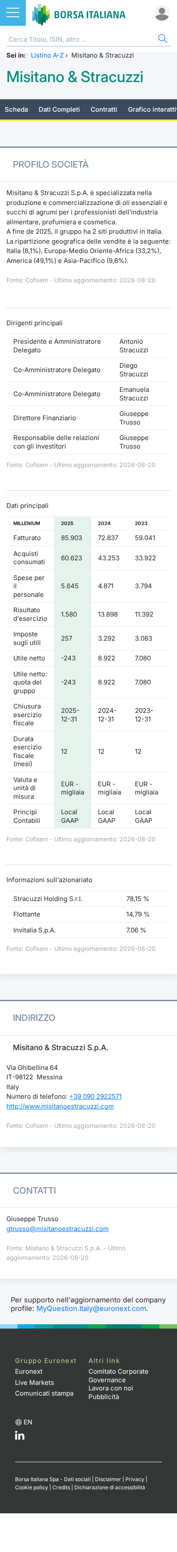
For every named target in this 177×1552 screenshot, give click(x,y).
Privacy (134, 1479)
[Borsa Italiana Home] (79, 13)
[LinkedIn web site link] (19, 1437)
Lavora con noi (110, 1388)
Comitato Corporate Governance (118, 1375)
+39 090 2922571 (95, 1096)
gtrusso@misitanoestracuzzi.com (57, 1229)
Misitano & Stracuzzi (74, 76)
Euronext (29, 1371)
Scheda (16, 109)
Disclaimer (108, 1479)
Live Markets (34, 1382)
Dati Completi (59, 109)
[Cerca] (162, 39)
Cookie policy (31, 1487)
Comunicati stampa (44, 1393)
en (28, 1422)
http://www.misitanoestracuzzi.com (60, 1106)
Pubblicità (103, 1397)
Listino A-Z (47, 55)
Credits (61, 1487)
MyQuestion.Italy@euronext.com (91, 1308)
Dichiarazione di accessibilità (109, 1487)
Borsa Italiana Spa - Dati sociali (53, 1479)
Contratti (104, 109)
